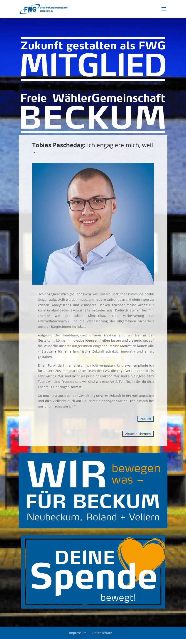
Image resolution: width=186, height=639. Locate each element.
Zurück (145, 419)
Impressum (77, 633)
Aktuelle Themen (138, 434)
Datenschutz (102, 633)
